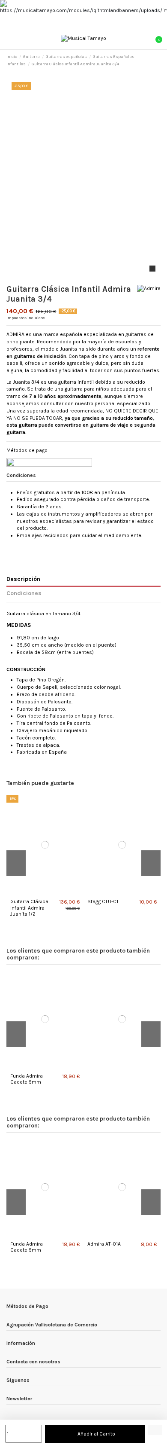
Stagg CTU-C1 (102, 901)
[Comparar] (43, 892)
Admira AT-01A (104, 1244)
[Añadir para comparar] (155, 1430)
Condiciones (24, 593)
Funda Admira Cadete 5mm (26, 1079)
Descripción (23, 578)
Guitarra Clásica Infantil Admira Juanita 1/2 (29, 907)
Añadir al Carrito (96, 1434)
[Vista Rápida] (47, 892)
